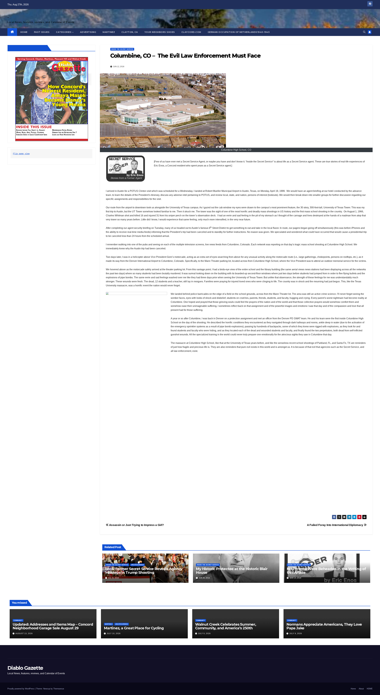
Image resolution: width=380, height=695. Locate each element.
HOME (23, 32)
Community (18, 620)
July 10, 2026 (114, 633)
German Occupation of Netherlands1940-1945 (239, 32)
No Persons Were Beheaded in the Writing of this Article (326, 571)
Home (353, 689)
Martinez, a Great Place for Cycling (134, 628)
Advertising (88, 32)
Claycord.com (191, 32)
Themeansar (58, 689)
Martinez (109, 32)
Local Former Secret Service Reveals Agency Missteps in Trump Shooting (143, 571)
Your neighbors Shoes (159, 32)
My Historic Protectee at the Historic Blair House (231, 571)
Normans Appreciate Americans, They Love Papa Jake (324, 626)
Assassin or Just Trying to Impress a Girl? (136, 525)
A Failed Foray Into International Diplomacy (335, 525)
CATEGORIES (64, 32)
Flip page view (21, 154)
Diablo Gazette (8, 17)
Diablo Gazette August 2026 (28, 48)
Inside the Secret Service (122, 49)
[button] (364, 32)
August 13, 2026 (24, 633)
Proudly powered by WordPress (21, 689)
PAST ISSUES (42, 32)
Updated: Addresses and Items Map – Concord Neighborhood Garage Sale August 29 (53, 626)
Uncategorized (137, 565)
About (361, 689)
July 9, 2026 (204, 633)
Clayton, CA (129, 32)
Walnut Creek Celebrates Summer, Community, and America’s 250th (225, 626)
